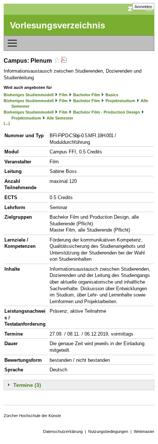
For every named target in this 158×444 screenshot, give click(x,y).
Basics (111, 95)
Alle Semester (60, 118)
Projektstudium (120, 100)
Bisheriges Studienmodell (29, 95)
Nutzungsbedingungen (108, 431)
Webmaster (144, 431)
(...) (7, 123)
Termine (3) (27, 385)
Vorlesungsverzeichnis (57, 25)
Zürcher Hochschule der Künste (32, 415)
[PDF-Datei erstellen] (64, 61)
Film (63, 95)
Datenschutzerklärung (63, 431)
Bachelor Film (86, 95)
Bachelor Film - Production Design (106, 112)
